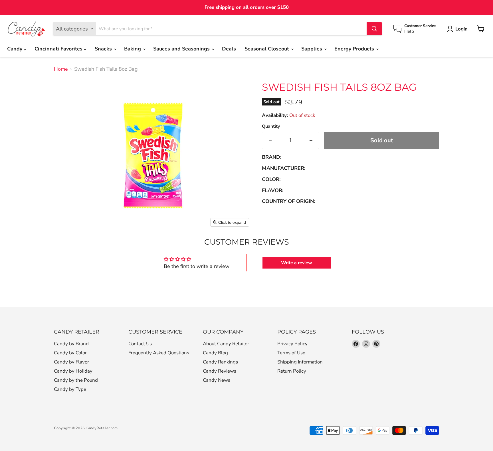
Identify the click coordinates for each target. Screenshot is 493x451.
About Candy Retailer (226, 343)
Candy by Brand (71, 343)
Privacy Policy (292, 343)
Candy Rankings (220, 362)
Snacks (104, 48)
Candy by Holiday (73, 371)
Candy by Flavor (71, 362)
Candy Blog (215, 353)
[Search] (374, 28)
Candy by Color (70, 353)
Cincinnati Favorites (59, 48)
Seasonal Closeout (267, 48)
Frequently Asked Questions (158, 353)
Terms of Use (291, 353)
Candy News (216, 380)
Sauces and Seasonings (182, 48)
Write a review (296, 263)
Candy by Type (70, 389)
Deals (229, 48)
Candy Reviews (219, 371)
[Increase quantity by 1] (311, 140)
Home (61, 69)
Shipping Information (300, 362)
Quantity (271, 126)
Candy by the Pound (76, 380)
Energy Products (354, 48)
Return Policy (291, 371)
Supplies (312, 48)
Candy (15, 48)
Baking (133, 48)
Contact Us (140, 343)
